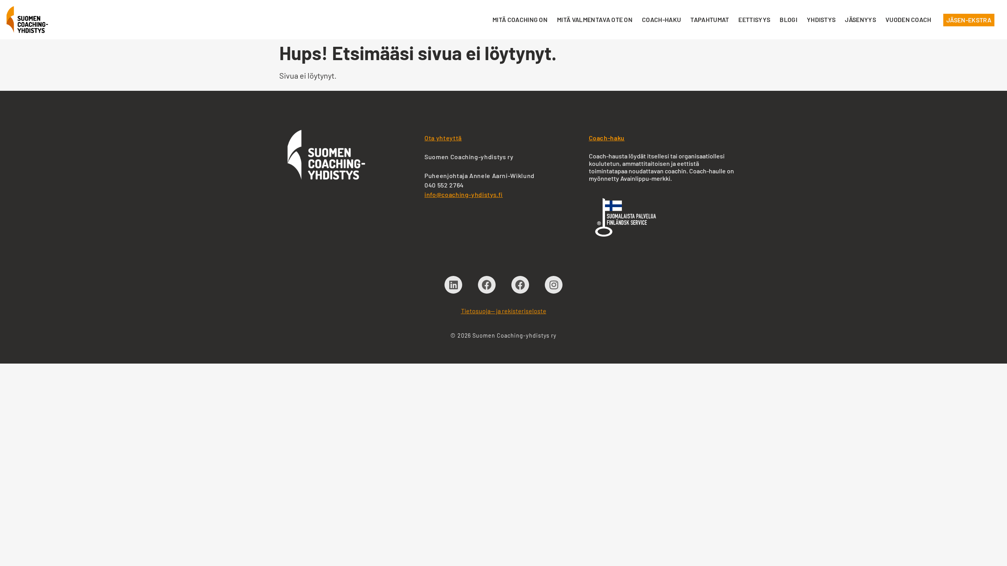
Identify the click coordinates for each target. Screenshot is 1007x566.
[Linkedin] (453, 285)
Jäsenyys (860, 19)
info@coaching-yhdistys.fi (463, 194)
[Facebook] (487, 285)
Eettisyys (754, 19)
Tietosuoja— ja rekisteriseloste (503, 310)
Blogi (788, 19)
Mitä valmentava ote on (595, 19)
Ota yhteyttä (443, 138)
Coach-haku (661, 19)
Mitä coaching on (520, 19)
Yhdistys (821, 19)
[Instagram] (554, 285)
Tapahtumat (709, 19)
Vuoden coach (908, 19)
